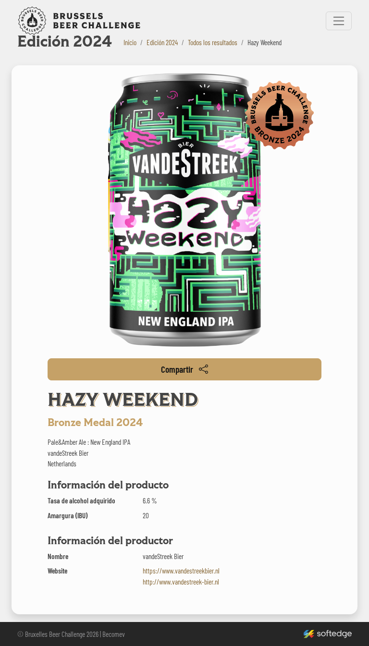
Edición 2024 (162, 42)
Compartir (177, 369)
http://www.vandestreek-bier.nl (181, 581)
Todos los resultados (212, 42)
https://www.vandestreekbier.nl (181, 570)
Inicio (129, 42)
